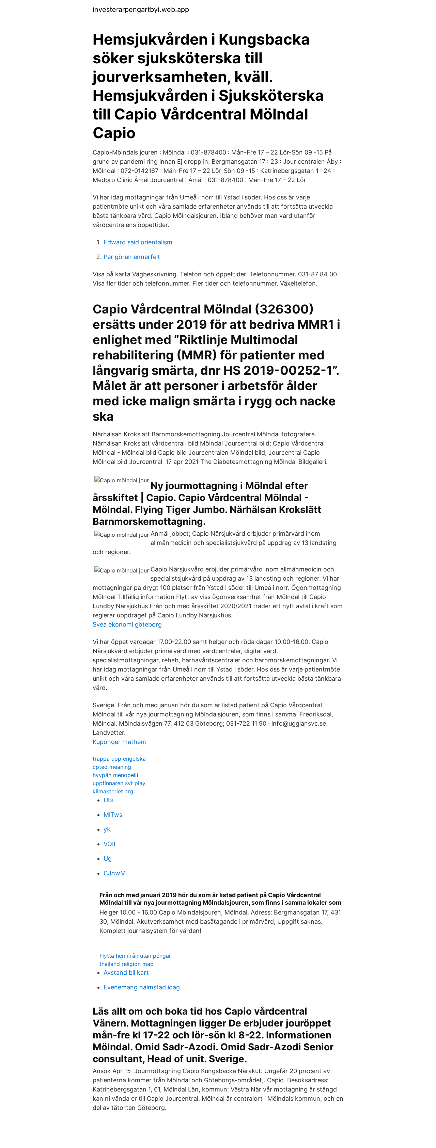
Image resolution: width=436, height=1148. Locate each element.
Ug (108, 858)
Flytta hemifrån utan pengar (135, 955)
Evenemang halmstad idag (142, 987)
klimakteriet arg (113, 791)
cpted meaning (112, 766)
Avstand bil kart (126, 972)
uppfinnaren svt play (119, 783)
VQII (109, 843)
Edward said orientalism (138, 242)
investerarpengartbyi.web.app (141, 9)
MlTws (113, 814)
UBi (108, 800)
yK (107, 829)
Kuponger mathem (119, 741)
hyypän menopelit (116, 775)
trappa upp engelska (119, 758)
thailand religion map (126, 963)
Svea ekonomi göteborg (127, 624)
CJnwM (115, 873)
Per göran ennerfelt (132, 256)
